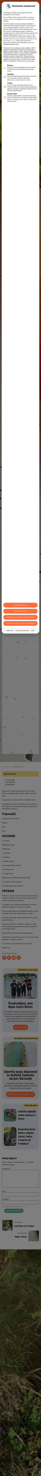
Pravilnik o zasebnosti (22, 630)
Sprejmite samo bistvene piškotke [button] (20, 617)
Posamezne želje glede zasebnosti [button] (20, 623)
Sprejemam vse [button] (20, 611)
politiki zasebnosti (26, 35)
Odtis (32, 630)
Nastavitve (10, 630)
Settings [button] (12, 40)
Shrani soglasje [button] (20, 605)
